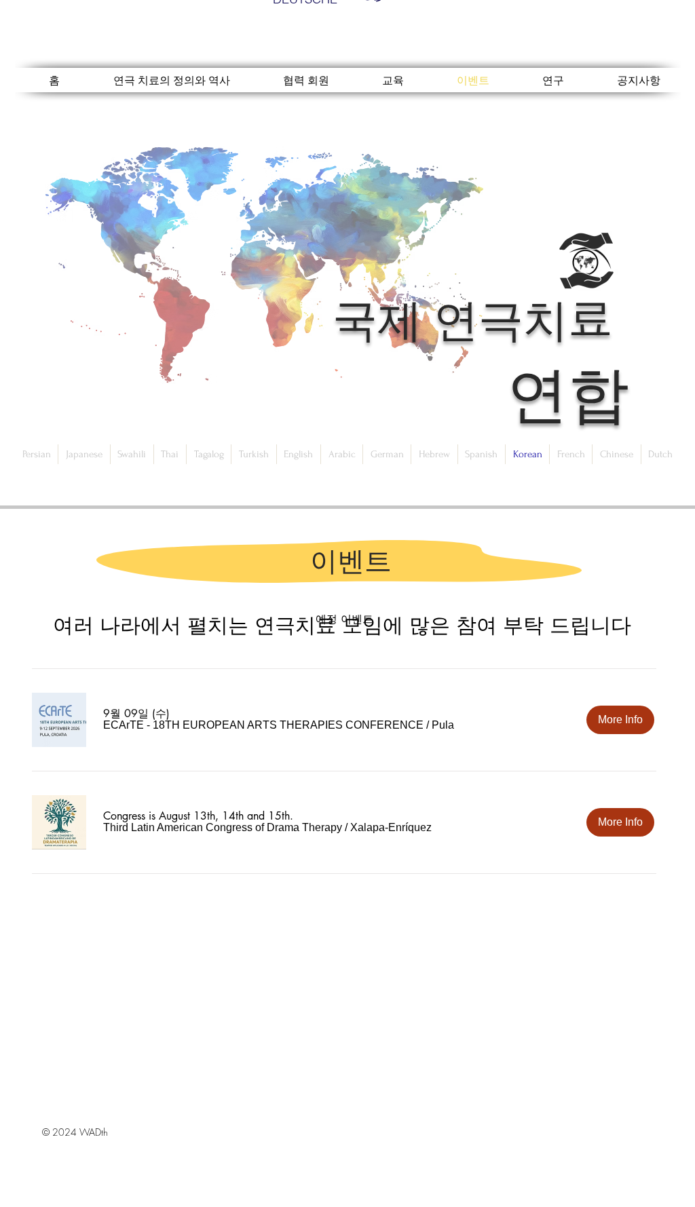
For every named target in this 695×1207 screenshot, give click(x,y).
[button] (263, 725)
